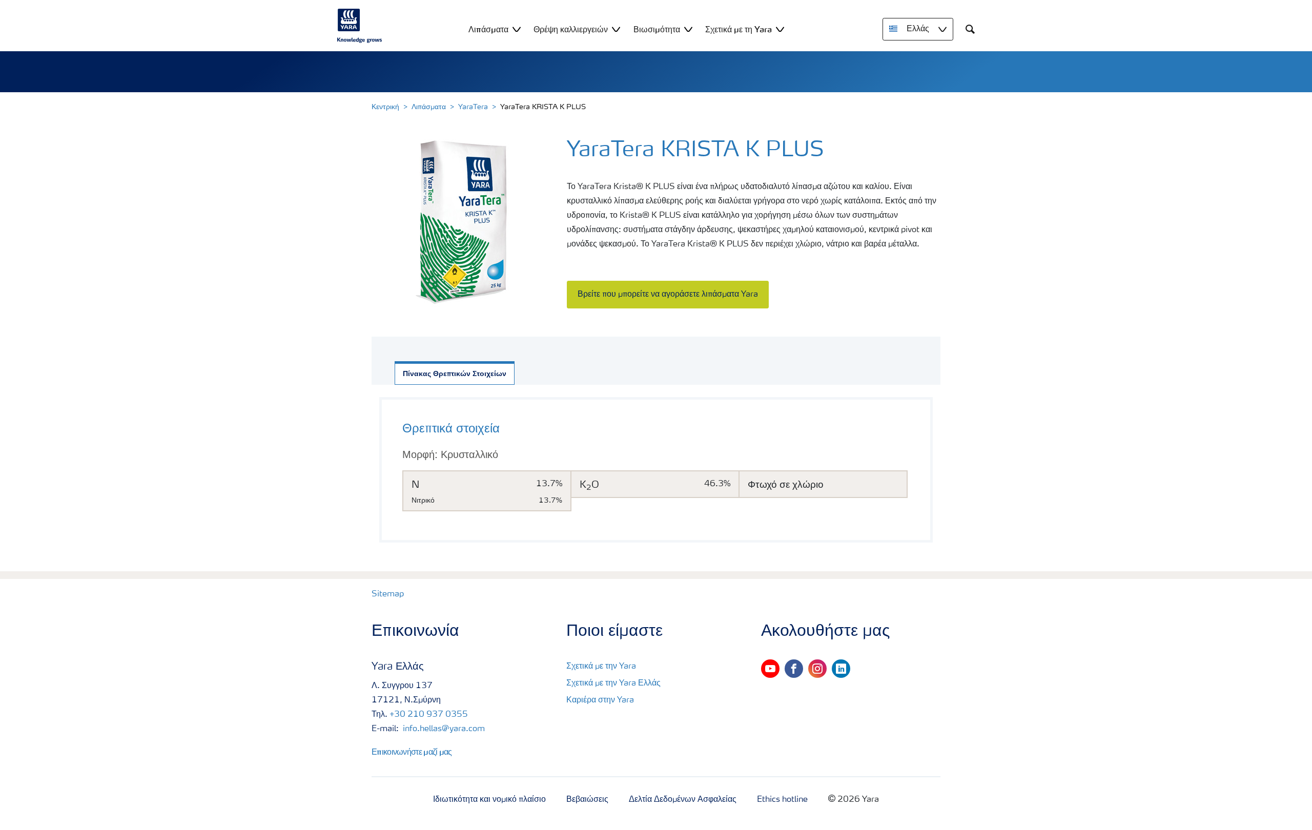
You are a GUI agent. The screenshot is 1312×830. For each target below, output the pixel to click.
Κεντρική (385, 107)
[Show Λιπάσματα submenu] (516, 29)
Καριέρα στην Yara (600, 700)
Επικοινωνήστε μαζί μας (412, 751)
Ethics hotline (782, 800)
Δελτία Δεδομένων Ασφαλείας (682, 800)
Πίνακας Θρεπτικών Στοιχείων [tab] (454, 374)
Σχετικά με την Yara (601, 666)
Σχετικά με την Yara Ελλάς (613, 683)
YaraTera (473, 107)
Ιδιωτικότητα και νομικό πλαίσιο (489, 800)
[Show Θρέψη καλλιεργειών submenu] (616, 29)
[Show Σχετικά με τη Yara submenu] (780, 29)
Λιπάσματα (429, 107)
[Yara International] (359, 25)
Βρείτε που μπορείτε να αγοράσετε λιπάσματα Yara (668, 295)
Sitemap (388, 594)
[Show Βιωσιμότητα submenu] (688, 29)
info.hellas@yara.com (443, 729)
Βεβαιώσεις (587, 800)
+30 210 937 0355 (428, 715)
